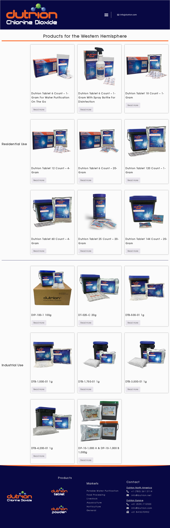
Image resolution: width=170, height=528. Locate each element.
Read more (38, 109)
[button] (106, 15)
